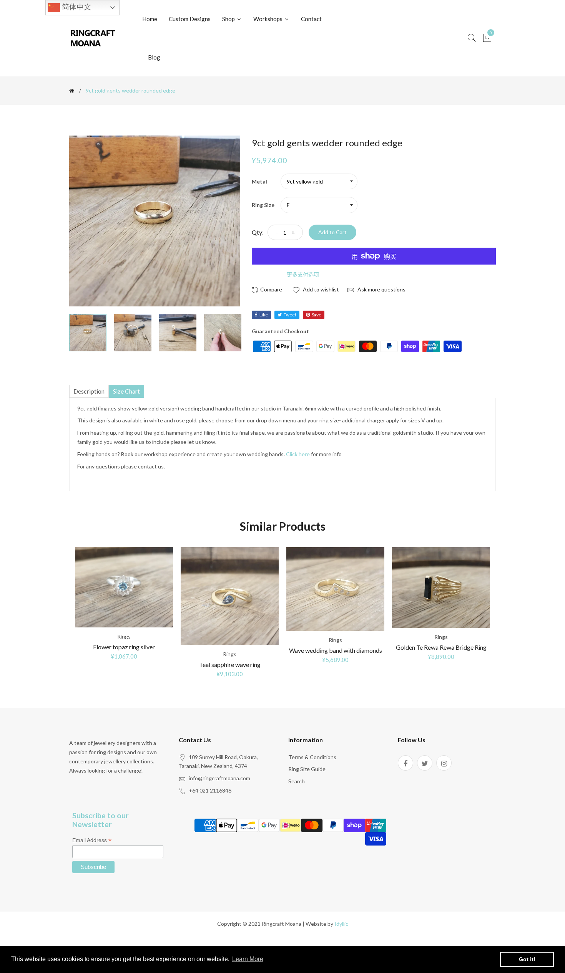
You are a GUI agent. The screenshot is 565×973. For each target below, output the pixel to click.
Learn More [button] (247, 959)
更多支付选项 (303, 274)
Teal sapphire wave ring (230, 664)
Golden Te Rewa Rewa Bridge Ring (441, 647)
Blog (154, 57)
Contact (311, 18)
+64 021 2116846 (210, 790)
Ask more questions (380, 289)
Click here (298, 454)
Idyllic (341, 923)
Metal (259, 181)
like (263, 315)
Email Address (91, 840)
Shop (229, 18)
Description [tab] (89, 391)
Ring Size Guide (307, 769)
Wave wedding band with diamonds (335, 650)
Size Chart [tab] (126, 391)
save (316, 315)
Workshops (268, 18)
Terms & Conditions (312, 757)
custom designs (190, 18)
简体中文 (75, 7)
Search (296, 781)
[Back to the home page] (71, 90)
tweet (290, 315)
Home (149, 18)
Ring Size (263, 205)
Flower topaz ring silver (124, 646)
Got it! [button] (527, 959)
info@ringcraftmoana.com (219, 778)
